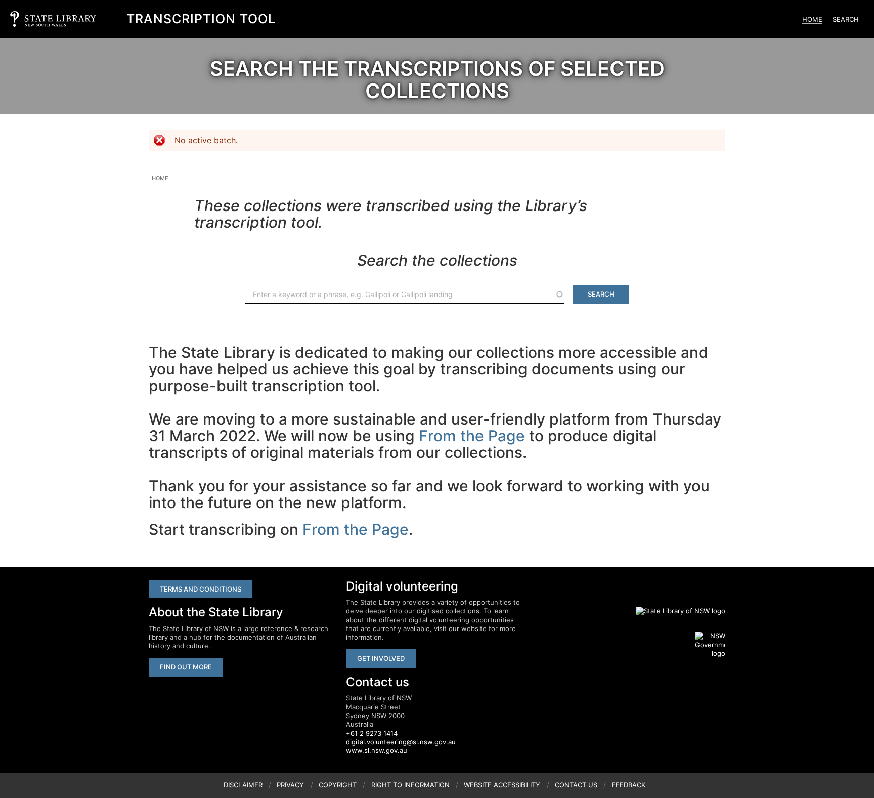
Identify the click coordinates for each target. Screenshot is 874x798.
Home (812, 19)
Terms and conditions (200, 589)
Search (846, 19)
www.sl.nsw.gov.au (376, 750)
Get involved (381, 658)
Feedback (628, 785)
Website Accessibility (502, 785)
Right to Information (410, 785)
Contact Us (576, 785)
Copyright (338, 785)
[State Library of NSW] (674, 610)
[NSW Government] (710, 645)
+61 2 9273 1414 (372, 733)
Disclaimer (243, 785)
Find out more (186, 667)
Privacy (290, 785)
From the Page (472, 436)
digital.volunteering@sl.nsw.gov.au (401, 742)
